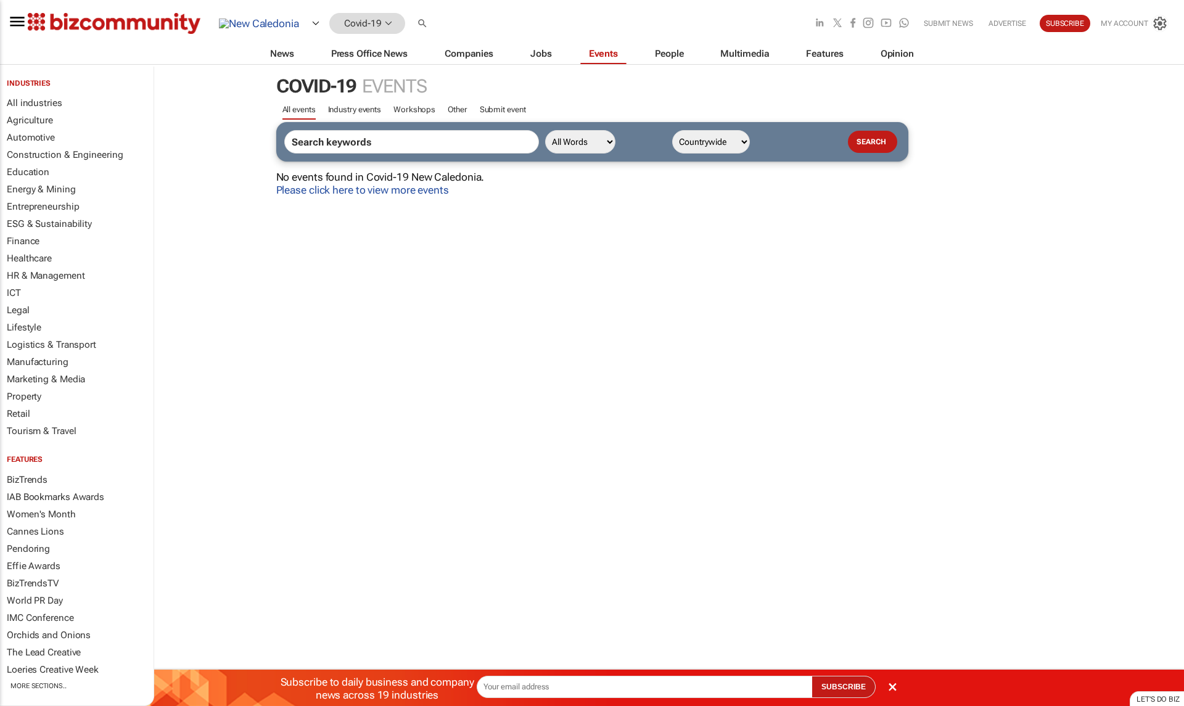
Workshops (414, 109)
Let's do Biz (1158, 699)
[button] (424, 23)
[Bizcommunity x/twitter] (837, 23)
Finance (23, 241)
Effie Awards (33, 566)
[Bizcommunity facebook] (853, 23)
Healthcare (29, 258)
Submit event (503, 109)
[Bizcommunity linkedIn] (819, 23)
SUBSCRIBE (843, 687)
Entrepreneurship (43, 206)
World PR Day (35, 600)
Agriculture (30, 120)
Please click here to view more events (362, 190)
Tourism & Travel (41, 431)
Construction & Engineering (65, 154)
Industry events (355, 109)
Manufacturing (37, 361)
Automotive (31, 137)
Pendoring (28, 548)
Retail (18, 413)
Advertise (1007, 23)
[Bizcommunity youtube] (886, 23)
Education (28, 172)
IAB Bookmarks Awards (55, 497)
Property (24, 396)
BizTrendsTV (33, 583)
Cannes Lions (35, 531)
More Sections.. (38, 686)
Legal (18, 310)
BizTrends (27, 479)
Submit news (948, 23)
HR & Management (46, 275)
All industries (34, 103)
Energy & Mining (41, 189)
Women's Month (41, 514)
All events (299, 109)
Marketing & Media (46, 379)
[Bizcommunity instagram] (868, 23)
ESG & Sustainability (49, 223)
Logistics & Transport (51, 344)
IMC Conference (40, 617)
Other (457, 109)
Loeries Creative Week (53, 669)
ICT (14, 292)
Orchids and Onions (49, 635)
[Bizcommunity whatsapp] (904, 23)
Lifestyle (24, 327)
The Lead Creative (44, 652)
